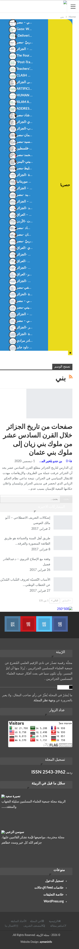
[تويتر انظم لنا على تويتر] (44, 621)
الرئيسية (53, 921)
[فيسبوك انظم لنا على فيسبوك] (60, 621)
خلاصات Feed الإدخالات (49, 887)
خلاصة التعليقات (53, 894)
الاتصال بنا (10, 925)
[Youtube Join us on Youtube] (28, 621)
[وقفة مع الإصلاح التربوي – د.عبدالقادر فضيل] (63, 564)
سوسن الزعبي (14, 832)
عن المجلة (35, 921)
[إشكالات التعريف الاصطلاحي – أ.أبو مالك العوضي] (63, 522)
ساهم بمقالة (57, 925)
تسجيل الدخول (54, 880)
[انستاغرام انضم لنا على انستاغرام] (12, 621)
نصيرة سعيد (12, 796)
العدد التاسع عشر (27, 389)
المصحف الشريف (33, 925)
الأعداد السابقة (18, 921)
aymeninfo (46, 942)
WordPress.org (54, 901)
